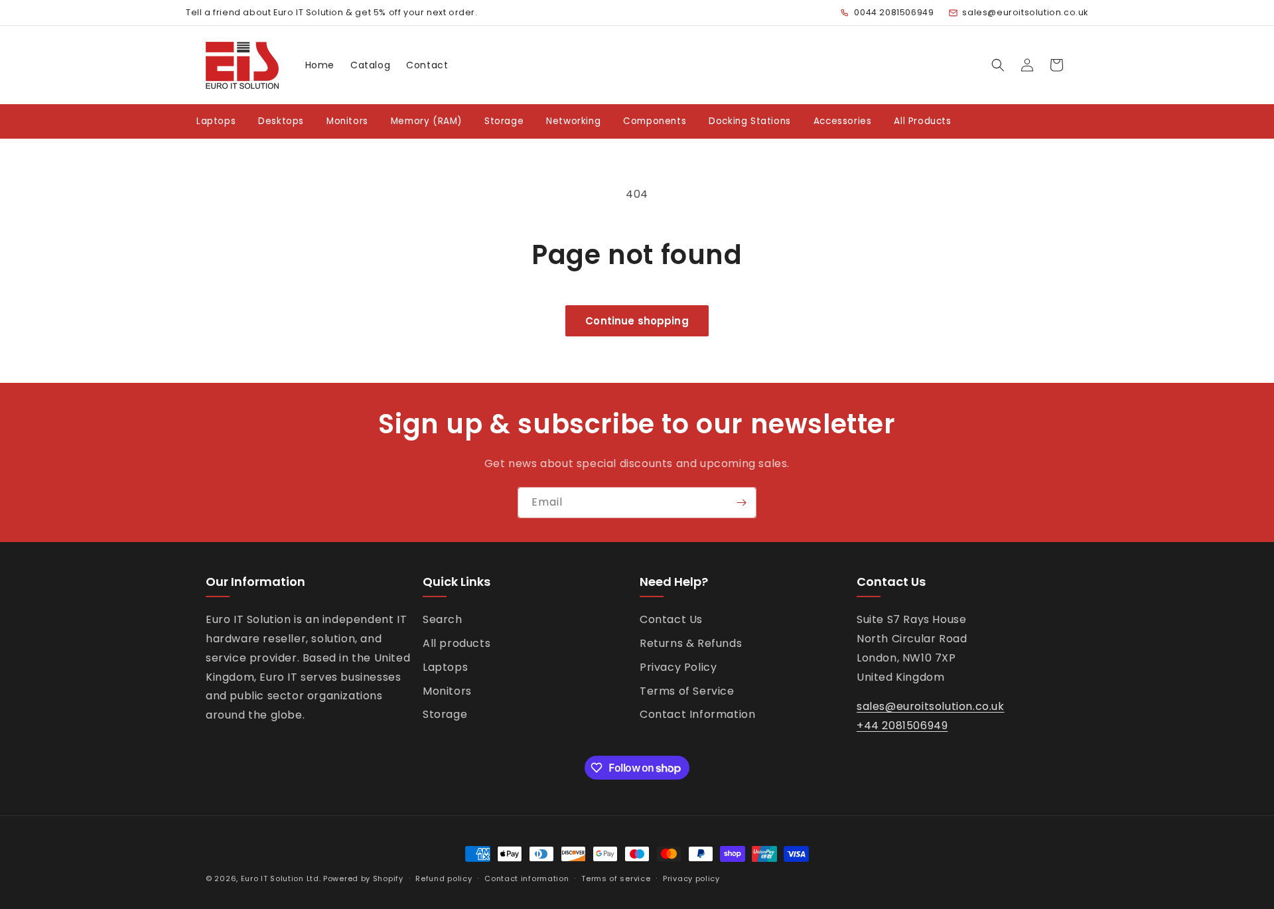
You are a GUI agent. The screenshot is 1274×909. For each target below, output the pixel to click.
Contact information (526, 878)
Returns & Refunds (691, 643)
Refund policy (443, 878)
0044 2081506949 (894, 12)
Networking (573, 121)
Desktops (281, 121)
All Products (922, 121)
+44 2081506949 (902, 725)
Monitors (347, 121)
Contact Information (697, 714)
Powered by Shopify (363, 878)
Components (654, 121)
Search (442, 619)
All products (456, 643)
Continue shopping (637, 321)
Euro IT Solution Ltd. (281, 878)
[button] (998, 65)
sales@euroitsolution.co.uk (1025, 12)
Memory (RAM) (426, 121)
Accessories (843, 121)
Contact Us (671, 619)
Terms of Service (687, 691)
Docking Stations (750, 121)
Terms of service (615, 878)
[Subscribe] (741, 502)
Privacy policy (691, 878)
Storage (504, 121)
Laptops (216, 121)
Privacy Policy (678, 667)
